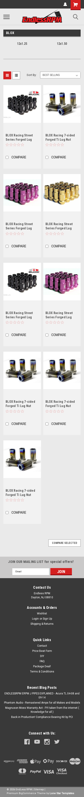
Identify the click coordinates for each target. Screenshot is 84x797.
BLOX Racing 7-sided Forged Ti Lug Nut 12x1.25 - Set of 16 (60, 406)
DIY (42, 656)
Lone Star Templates (62, 793)
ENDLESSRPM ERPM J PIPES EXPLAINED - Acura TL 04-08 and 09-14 (42, 695)
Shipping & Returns (42, 623)
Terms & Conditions (42, 671)
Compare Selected (64, 543)
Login (35, 618)
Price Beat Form (42, 651)
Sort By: (32, 75)
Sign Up (47, 618)
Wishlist (42, 613)
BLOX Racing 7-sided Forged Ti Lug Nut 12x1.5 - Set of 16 (20, 495)
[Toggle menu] (6, 17)
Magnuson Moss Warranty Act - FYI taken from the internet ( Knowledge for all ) (42, 709)
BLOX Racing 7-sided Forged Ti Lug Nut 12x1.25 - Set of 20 (20, 406)
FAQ (42, 661)
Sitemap (39, 789)
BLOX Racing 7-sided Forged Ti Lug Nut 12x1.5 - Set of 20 (60, 140)
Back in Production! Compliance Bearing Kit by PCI (42, 717)
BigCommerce (27, 793)
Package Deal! (42, 666)
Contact (42, 645)
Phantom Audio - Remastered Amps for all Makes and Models (42, 702)
